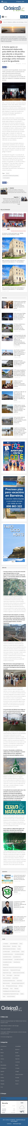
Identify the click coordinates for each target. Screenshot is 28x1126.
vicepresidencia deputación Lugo (10, 993)
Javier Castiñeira (7, 978)
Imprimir (19, 63)
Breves (2, 1052)
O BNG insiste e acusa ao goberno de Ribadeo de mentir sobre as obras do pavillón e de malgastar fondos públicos (20, 408)
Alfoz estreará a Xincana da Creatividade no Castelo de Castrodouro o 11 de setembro (13, 261)
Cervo (22, 951)
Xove (2, 1087)
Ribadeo (16, 988)
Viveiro (22, 993)
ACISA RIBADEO (14, 943)
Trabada (2, 1084)
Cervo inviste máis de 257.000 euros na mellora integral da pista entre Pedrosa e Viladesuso (20, 419)
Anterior (12, 188)
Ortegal (17, 1071)
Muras (16, 1065)
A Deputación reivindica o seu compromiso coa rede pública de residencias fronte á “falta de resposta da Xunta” (20, 305)
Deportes (17, 1059)
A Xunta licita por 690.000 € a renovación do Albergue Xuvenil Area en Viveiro (19, 363)
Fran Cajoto (9, 975)
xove (4, 996)
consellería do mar (7, 962)
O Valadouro (3, 1068)
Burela (19, 948)
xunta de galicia (6, 177)
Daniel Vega (5, 964)
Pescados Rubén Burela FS (18, 983)
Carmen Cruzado (15, 951)
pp (3, 985)
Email (25, 63)
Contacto (9, 1123)
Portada (17, 1077)
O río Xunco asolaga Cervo (6, 1036)
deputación (5, 970)
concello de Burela (19, 954)
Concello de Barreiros (8, 954)
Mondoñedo (3, 1065)
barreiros (14, 946)
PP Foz (20, 985)
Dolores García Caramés (18, 972)
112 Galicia (5, 943)
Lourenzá (17, 1062)
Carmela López (6, 951)
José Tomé (19, 980)
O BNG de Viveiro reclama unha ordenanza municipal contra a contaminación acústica (20, 383)
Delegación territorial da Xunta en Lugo (12, 967)
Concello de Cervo (7, 956)
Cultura (2, 1059)
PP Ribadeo (5, 988)
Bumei (7, 173)
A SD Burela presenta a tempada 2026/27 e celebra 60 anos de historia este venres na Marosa (19, 889)
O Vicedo (17, 1068)
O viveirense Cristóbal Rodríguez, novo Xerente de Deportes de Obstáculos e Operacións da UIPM (20, 904)
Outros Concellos (19, 1074)
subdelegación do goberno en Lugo (11, 991)
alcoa (21, 943)
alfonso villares (6, 946)
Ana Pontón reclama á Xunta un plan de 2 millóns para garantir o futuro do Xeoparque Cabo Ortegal (19, 352)
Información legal (17, 1123)
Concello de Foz (16, 956)
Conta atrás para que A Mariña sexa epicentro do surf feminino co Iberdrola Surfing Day (20, 877)
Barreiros (17, 1049)
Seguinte (16, 197)
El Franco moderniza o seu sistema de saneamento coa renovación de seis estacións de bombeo (19, 326)
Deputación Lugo (7, 972)
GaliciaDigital (14, 1121)
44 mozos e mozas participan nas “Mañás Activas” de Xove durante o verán (12, 233)
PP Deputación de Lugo (11, 985)
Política (2, 1077)
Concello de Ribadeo (7, 959)
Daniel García (17, 962)
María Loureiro (6, 983)
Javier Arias (16, 975)
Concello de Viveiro (18, 959)
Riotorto (17, 1080)
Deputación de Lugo (15, 970)
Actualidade (18, 1046)
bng (19, 946)
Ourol (2, 1074)
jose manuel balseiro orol (9, 980)
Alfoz (2, 1049)
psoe (11, 988)
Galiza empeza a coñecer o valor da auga (9, 1025)
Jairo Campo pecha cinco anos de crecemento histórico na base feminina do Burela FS (20, 918)
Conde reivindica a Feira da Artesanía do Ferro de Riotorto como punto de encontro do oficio (17, 191)
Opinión (2, 1071)
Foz (4, 975)
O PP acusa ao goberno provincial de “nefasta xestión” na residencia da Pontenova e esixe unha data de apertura (20, 372)
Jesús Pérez (15, 978)
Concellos (17, 1055)
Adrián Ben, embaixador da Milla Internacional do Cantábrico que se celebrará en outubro (20, 928)
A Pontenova (3, 1046)
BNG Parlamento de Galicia (9, 948)
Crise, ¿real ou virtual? (5, 1029)
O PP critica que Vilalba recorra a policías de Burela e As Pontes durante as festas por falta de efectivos (20, 316)
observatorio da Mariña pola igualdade (10, 175)
